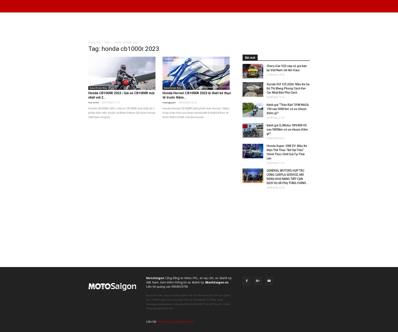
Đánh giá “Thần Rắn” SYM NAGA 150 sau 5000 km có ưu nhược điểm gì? (288, 109)
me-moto (93, 102)
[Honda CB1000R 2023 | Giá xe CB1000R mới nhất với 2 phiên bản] (123, 73)
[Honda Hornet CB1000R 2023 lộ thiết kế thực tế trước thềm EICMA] (198, 73)
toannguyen (169, 102)
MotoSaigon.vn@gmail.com (175, 321)
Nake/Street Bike (98, 88)
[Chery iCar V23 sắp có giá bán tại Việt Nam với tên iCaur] (253, 71)
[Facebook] (247, 281)
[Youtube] (269, 281)
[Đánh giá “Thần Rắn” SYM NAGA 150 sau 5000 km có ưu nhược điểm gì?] (253, 110)
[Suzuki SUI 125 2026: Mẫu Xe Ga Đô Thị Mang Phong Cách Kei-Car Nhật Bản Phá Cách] (253, 89)
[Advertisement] (199, 26)
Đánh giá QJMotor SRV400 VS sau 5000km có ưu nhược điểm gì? (287, 129)
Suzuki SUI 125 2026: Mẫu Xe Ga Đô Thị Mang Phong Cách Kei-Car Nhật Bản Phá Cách (288, 88)
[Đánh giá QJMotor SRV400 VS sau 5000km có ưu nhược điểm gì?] (253, 130)
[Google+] (258, 281)
